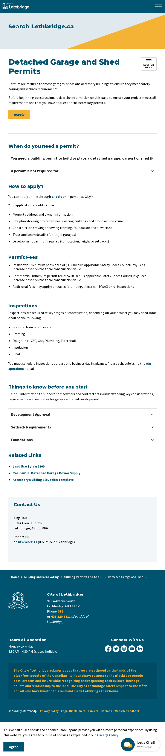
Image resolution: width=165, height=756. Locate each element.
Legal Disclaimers (73, 711)
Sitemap (106, 711)
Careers (93, 711)
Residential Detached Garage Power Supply (46, 473)
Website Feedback (127, 711)
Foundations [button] (22, 439)
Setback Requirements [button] (31, 427)
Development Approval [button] (30, 414)
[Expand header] (158, 6)
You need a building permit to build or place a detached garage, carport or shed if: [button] (82, 158)
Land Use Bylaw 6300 (28, 466)
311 (60, 611)
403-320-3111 (61, 616)
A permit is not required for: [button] (35, 170)
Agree (13, 747)
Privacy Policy (107, 735)
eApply (19, 114)
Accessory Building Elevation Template (43, 479)
